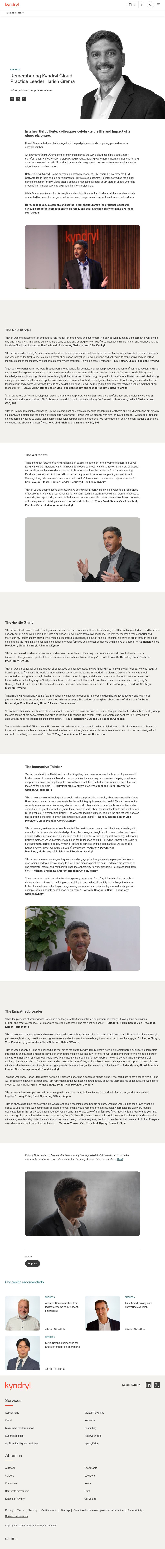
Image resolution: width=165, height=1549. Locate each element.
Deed (120, 1159)
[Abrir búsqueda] (150, 4)
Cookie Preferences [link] (16, 1516)
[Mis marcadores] (141, 4)
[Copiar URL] (24, 99)
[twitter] (157, 1385)
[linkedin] (148, 1385)
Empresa (15, 69)
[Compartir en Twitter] (12, 99)
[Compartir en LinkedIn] (18, 99)
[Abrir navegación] (158, 4)
